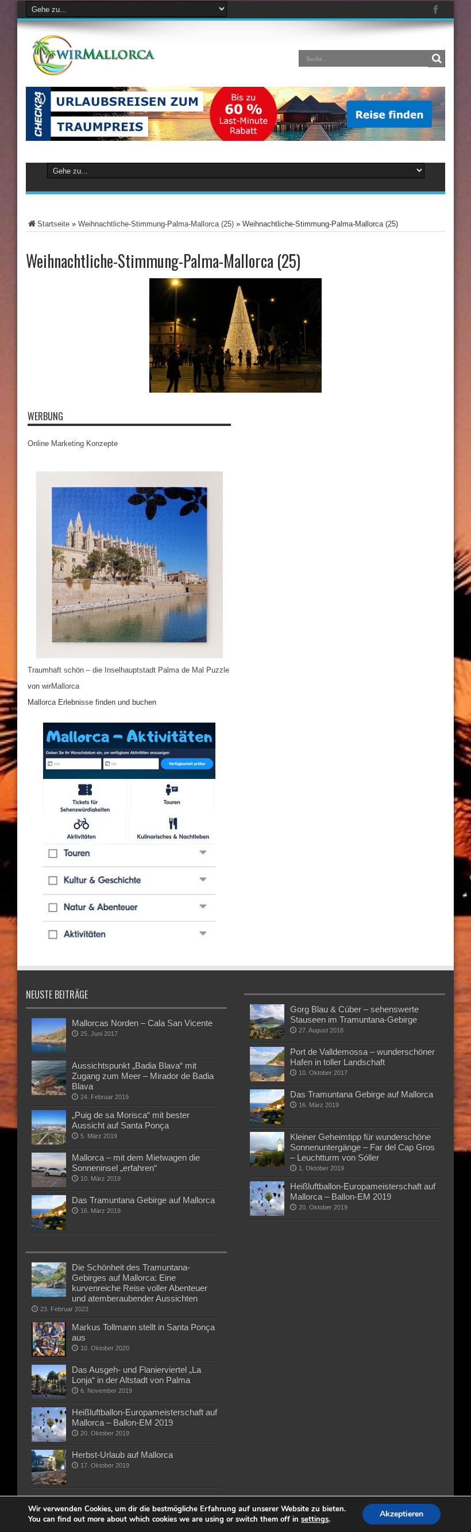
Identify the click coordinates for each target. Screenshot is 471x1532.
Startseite (53, 224)
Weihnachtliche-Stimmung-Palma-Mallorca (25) (156, 224)
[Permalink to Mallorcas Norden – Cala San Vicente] (49, 1035)
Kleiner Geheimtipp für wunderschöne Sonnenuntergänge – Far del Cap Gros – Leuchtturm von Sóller (362, 1147)
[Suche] (436, 58)
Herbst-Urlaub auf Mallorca (122, 1455)
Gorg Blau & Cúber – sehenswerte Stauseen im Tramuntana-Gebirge (354, 1014)
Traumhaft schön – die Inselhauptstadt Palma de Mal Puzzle (128, 670)
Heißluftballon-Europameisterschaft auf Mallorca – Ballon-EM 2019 (362, 1191)
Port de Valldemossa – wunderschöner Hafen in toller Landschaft (362, 1057)
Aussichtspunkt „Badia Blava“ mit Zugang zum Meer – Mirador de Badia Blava (143, 1076)
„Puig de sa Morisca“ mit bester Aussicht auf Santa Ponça (131, 1120)
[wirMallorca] (95, 55)
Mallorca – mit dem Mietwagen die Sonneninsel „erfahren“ (136, 1163)
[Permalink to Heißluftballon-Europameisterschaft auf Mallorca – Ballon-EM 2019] (267, 1198)
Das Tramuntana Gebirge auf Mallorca (143, 1200)
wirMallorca (60, 686)
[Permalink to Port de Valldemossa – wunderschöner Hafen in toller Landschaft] (267, 1064)
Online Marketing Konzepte (73, 443)
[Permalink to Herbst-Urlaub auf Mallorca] (49, 1467)
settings (315, 1519)
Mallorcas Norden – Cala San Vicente (142, 1023)
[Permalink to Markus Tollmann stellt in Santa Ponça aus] (49, 1339)
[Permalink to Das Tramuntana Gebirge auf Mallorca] (49, 1212)
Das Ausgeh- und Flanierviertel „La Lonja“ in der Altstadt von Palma (136, 1375)
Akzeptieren (401, 1513)
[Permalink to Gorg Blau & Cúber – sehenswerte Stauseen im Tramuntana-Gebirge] (267, 1021)
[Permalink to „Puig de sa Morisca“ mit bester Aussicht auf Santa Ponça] (49, 1127)
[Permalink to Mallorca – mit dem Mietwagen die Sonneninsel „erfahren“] (49, 1170)
